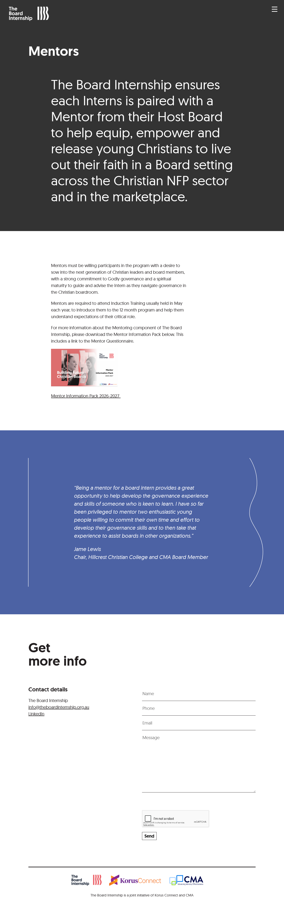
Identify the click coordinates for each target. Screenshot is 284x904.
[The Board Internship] (90, 881)
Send (149, 836)
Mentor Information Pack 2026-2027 (85, 396)
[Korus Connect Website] (139, 881)
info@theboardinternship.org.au (58, 707)
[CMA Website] (191, 881)
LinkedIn (36, 713)
